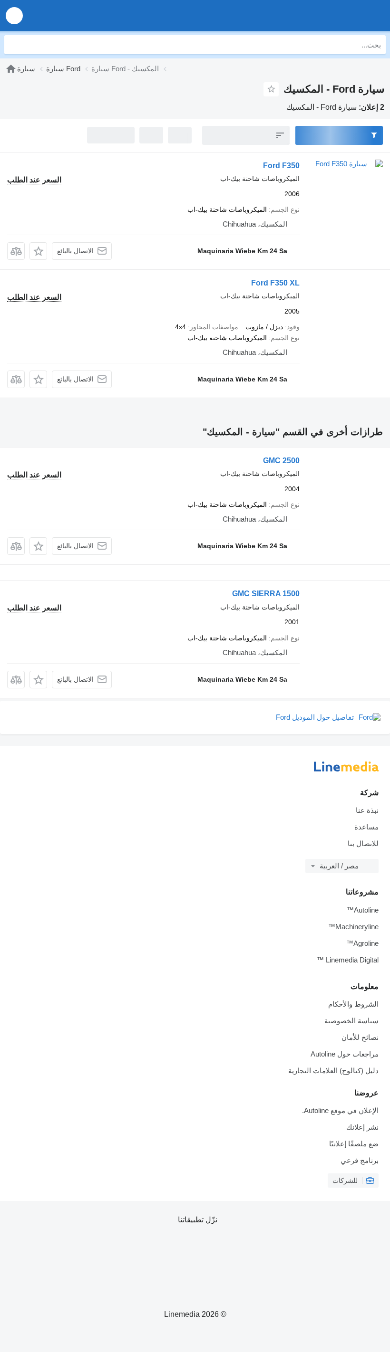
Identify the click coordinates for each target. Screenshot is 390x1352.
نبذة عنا (367, 810)
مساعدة (366, 827)
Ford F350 (281, 166)
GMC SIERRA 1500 (266, 594)
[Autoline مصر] (328, 15)
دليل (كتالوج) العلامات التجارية (333, 1070)
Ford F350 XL (275, 283)
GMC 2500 (281, 461)
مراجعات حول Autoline (345, 1054)
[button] (14, 15)
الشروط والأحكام (353, 1004)
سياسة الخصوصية (351, 1021)
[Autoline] (11, 69)
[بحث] (13, 44)
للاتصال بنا (363, 843)
